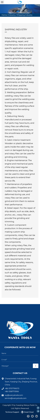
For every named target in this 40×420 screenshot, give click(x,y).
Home (4, 15)
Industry (12, 15)
